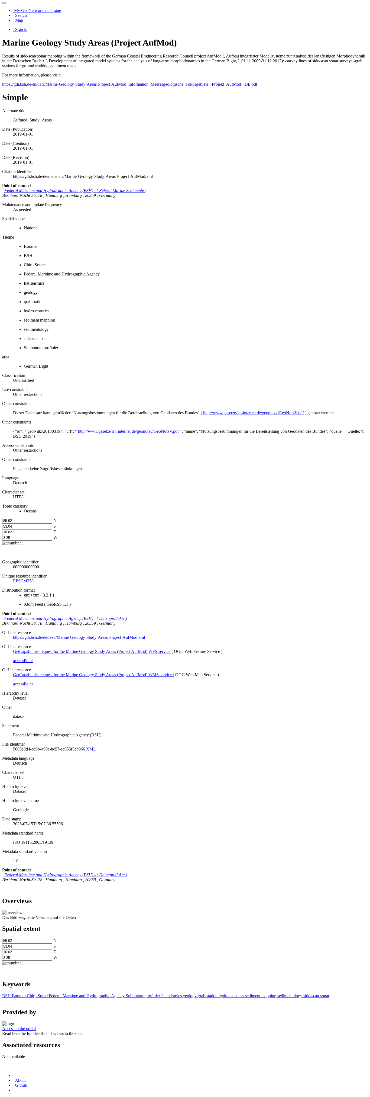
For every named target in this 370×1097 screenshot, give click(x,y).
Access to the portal (19, 1028)
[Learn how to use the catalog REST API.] (13, 1090)
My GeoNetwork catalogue (37, 10)
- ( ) (75, 190)
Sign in (20, 29)
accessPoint (23, 660)
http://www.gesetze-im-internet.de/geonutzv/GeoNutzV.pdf (253, 412)
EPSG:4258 (23, 581)
